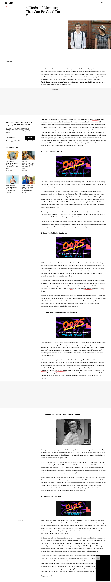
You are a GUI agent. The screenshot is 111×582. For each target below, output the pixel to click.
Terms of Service (30, 140)
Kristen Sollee (9, 61)
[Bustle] (9, 3)
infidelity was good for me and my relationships (72, 143)
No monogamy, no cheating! (76, 551)
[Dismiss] (108, 557)
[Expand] (97, 557)
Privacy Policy (11, 141)
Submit (30, 137)
